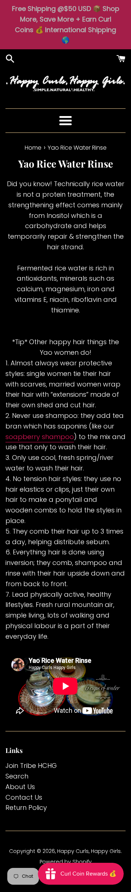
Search (16, 776)
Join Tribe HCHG (31, 765)
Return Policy (26, 807)
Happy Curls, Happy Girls (89, 851)
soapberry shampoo (39, 436)
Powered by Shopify (66, 861)
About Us (20, 786)
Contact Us (23, 797)
